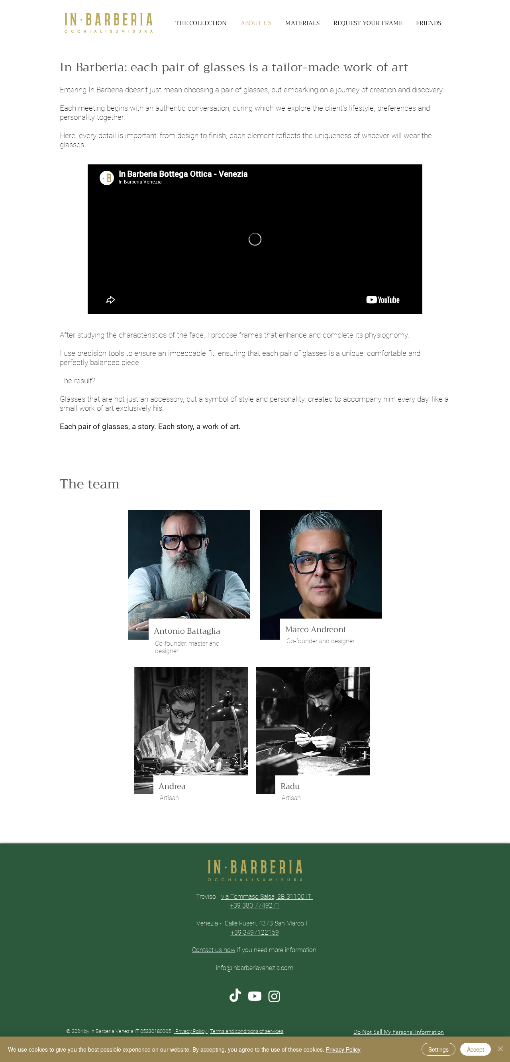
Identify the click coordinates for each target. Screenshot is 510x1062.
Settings (438, 1049)
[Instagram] (274, 996)
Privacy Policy (191, 1031)
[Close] (500, 1049)
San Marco (289, 923)
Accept (475, 1049)
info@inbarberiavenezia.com (254, 968)
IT (307, 923)
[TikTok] (235, 996)
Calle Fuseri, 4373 (249, 923)
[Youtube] (255, 996)
